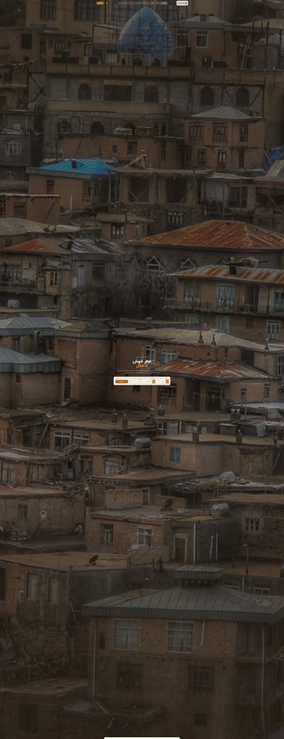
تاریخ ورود (167, 379)
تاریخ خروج (153, 379)
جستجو (121, 381)
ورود (106, 3)
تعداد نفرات (139, 379)
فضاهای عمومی (124, 3)
